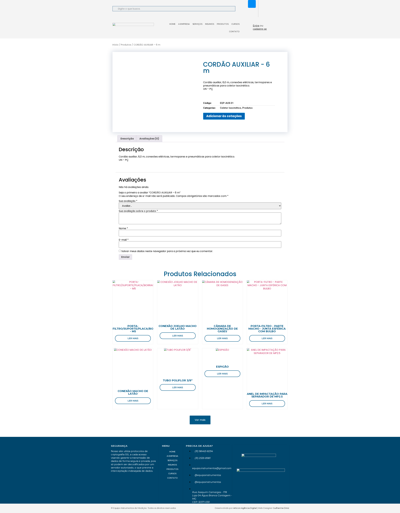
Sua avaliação (128, 201)
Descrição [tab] (127, 138)
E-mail (124, 240)
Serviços (197, 24)
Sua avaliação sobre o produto (138, 211)
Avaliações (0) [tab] (149, 138)
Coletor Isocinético (230, 107)
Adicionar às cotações (224, 116)
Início (115, 44)
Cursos (235, 24)
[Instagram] (252, 4)
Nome (123, 228)
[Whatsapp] (243, 4)
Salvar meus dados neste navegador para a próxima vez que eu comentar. (167, 251)
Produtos (223, 24)
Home (172, 24)
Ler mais (133, 338)
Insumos (209, 24)
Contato (234, 31)
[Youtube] (252, 12)
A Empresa (184, 24)
